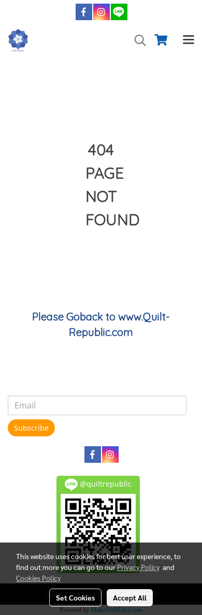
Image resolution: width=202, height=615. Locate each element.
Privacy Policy (138, 567)
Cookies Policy (38, 577)
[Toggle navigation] (188, 40)
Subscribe (31, 428)
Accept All (130, 597)
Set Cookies (75, 597)
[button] (136, 40)
